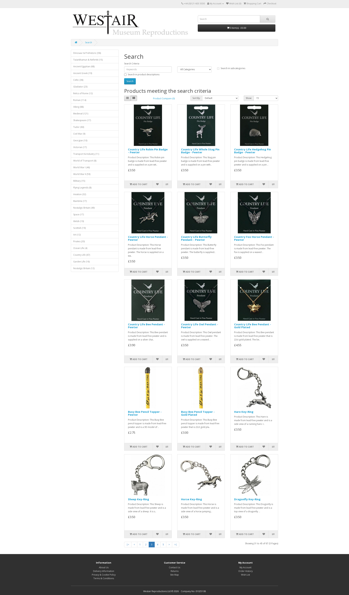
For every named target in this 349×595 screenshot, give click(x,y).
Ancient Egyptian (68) (84, 66)
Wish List (245, 574)
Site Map (174, 574)
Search (88, 42)
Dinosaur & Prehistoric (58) (87, 53)
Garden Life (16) (81, 261)
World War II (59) (81, 174)
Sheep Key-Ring (138, 499)
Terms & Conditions (103, 578)
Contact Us (174, 567)
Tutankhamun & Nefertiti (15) (88, 59)
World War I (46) (81, 167)
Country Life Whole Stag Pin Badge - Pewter (200, 150)
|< (128, 544)
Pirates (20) (79, 241)
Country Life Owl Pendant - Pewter (199, 325)
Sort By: (196, 98)
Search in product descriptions (143, 74)
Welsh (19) (78, 221)
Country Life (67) (81, 254)
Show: (249, 98)
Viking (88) (78, 106)
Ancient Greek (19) (82, 73)
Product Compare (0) (164, 98)
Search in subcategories (233, 68)
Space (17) (78, 214)
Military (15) (79, 180)
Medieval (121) (80, 113)
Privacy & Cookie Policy (104, 574)
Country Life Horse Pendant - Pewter (148, 238)
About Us (104, 567)
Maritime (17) (80, 201)
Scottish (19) (79, 227)
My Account (245, 567)
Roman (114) (79, 100)
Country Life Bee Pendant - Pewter (146, 325)
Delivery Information (103, 571)
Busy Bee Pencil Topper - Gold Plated (198, 413)
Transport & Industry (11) (86, 153)
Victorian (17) (80, 147)
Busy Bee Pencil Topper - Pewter (145, 413)
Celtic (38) (78, 79)
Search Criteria (131, 63)
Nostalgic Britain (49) (84, 207)
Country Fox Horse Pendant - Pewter (254, 238)
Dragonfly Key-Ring (247, 499)
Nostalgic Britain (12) (84, 268)
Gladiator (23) (80, 86)
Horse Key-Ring (191, 499)
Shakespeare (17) (82, 120)
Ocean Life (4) (80, 248)
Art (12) (77, 234)
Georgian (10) (80, 140)
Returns (174, 571)
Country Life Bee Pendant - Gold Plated (252, 325)
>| (175, 544)
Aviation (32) (79, 194)
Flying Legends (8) (82, 187)
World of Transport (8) (84, 160)
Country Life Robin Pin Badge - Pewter (148, 150)
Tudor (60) (78, 127)
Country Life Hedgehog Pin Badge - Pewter (252, 150)
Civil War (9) (79, 133)
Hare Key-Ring (243, 412)
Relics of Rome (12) (83, 93)
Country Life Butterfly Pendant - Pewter (196, 238)
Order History (245, 571)
